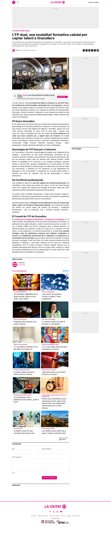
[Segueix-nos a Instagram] (57, 511)
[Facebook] (84, 50)
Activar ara (61, 96)
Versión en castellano (93, 2)
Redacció (18, 50)
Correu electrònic (46, 449)
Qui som (63, 515)
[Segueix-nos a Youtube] (61, 511)
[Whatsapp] (92, 50)
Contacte (69, 515)
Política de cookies (54, 515)
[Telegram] (95, 50)
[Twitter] (86, 50)
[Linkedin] (89, 50)
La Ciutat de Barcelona (21, 31)
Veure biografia (22, 264)
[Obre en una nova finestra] (48, 521)
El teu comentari (16, 457)
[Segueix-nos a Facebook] (50, 511)
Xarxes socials (76, 515)
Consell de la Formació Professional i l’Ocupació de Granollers (39, 219)
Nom (13, 449)
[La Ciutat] (58, 2)
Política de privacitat (43, 515)
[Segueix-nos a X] (53, 511)
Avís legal (33, 515)
